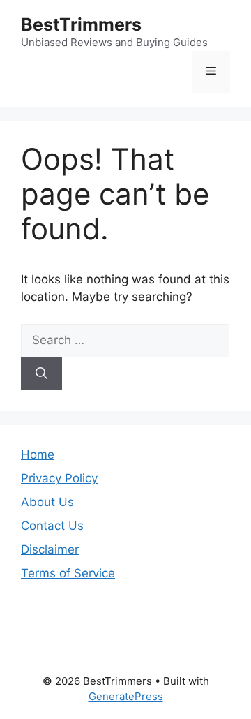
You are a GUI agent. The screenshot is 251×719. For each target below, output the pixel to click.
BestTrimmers (81, 24)
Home (37, 454)
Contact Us (52, 526)
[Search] (41, 374)
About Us (47, 502)
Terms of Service (68, 573)
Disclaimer (50, 549)
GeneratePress (126, 696)
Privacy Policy (59, 478)
